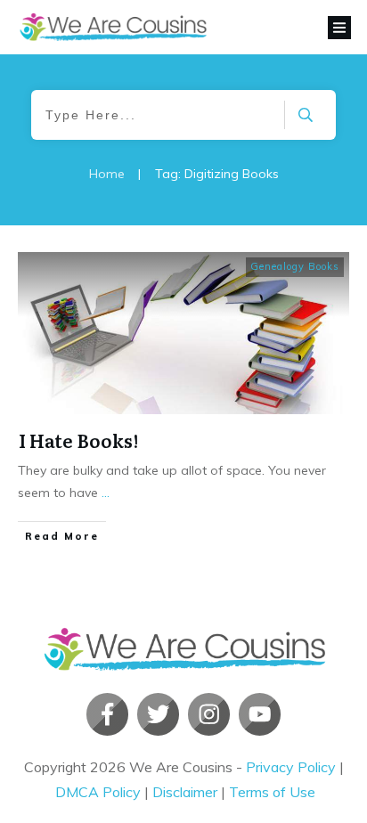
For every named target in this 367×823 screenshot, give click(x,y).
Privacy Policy (291, 767)
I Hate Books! (78, 440)
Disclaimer (184, 792)
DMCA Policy (98, 792)
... (106, 493)
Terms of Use (272, 792)
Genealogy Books (294, 266)
